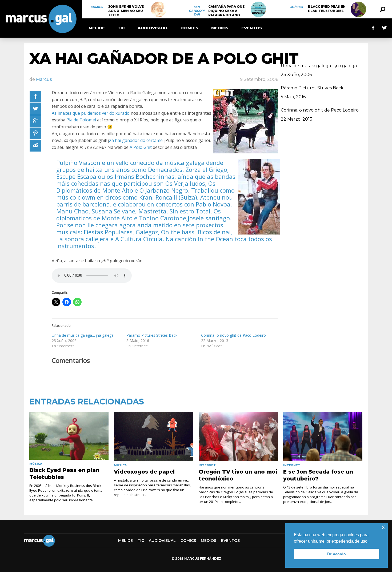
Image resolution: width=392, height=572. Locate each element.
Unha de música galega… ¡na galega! (83, 335)
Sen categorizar (197, 10)
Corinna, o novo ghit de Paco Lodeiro (233, 335)
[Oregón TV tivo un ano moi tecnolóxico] (238, 437)
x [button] (383, 527)
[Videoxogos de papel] (153, 437)
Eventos (251, 27)
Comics (96, 7)
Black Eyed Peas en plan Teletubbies (327, 9)
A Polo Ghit (141, 147)
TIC (121, 27)
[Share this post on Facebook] (35, 96)
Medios (220, 27)
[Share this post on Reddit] (35, 146)
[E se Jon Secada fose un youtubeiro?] (322, 437)
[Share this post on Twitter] (35, 109)
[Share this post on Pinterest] (35, 133)
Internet (207, 465)
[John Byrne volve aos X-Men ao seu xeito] (158, 9)
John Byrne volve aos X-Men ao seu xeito (126, 11)
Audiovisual (153, 27)
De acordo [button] (336, 554)
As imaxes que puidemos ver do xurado (91, 113)
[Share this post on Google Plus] (35, 121)
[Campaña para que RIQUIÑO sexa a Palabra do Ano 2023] (258, 9)
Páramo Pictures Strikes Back (151, 335)
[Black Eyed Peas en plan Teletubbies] (358, 9)
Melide (97, 27)
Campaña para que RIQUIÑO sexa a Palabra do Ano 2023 (226, 13)
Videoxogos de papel (144, 471)
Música (296, 7)
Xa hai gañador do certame (136, 140)
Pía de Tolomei (81, 120)
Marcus (44, 79)
